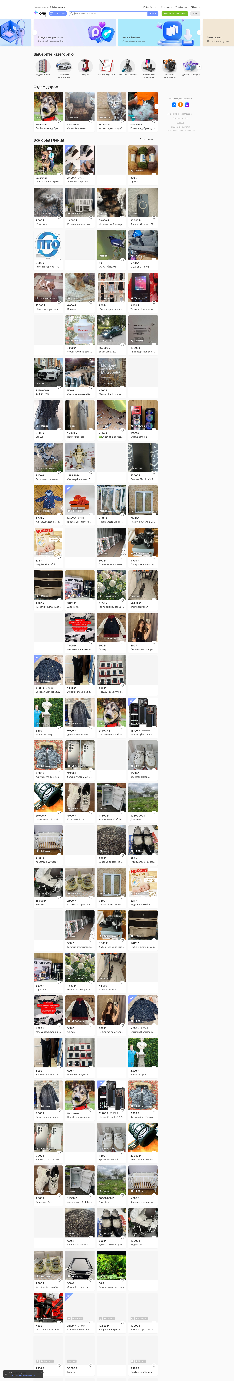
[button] (59, 122)
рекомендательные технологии (180, 130)
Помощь (180, 122)
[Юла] (40, 12)
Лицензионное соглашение (180, 114)
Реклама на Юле (180, 118)
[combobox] (108, 13)
